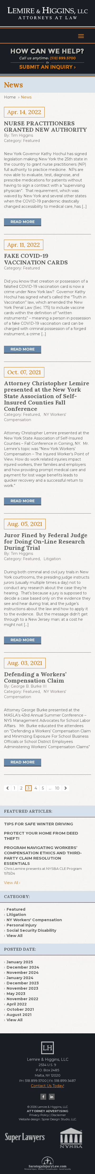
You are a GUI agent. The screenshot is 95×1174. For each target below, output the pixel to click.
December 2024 (23, 967)
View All (11, 882)
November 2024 (23, 972)
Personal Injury (21, 925)
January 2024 (20, 977)
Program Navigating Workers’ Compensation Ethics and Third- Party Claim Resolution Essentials (43, 855)
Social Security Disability (31, 930)
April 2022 (17, 1004)
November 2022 (22, 999)
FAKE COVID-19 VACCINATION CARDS (36, 259)
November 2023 (22, 988)
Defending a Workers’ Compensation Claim (35, 677)
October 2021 (20, 1009)
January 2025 (20, 962)
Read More (23, 221)
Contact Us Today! (47, 1085)
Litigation (52, 558)
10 (57, 788)
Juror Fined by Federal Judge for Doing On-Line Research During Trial (45, 541)
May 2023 (16, 993)
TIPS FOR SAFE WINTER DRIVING (38, 823)
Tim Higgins (22, 135)
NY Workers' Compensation (34, 920)
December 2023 (23, 983)
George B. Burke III (29, 686)
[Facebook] (43, 1097)
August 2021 (19, 1014)
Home (10, 97)
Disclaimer (58, 1115)
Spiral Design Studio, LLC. (59, 1119)
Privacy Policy (39, 1115)
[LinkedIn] (52, 1097)
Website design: (30, 1119)
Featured (31, 140)
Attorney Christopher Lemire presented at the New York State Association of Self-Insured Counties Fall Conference (46, 395)
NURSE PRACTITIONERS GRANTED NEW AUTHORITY (45, 126)
